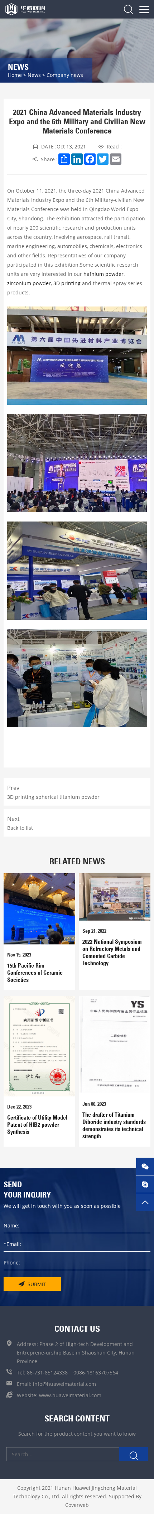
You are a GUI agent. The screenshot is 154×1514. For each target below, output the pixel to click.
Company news (65, 75)
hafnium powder (103, 274)
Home (15, 75)
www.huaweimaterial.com (70, 1395)
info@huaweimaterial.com (64, 1384)
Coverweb (77, 1505)
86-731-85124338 (47, 1372)
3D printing (66, 283)
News (34, 75)
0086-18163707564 (95, 1372)
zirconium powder (29, 283)
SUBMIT (37, 1284)
